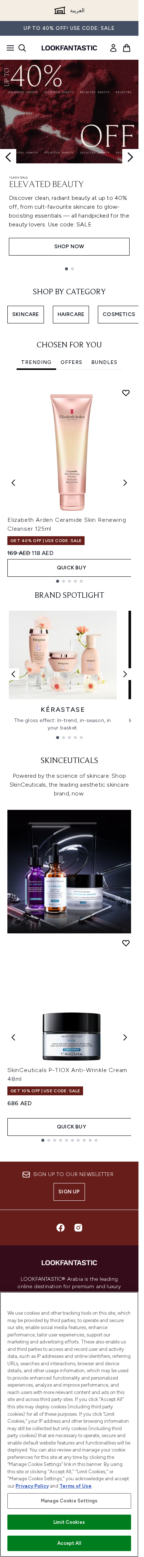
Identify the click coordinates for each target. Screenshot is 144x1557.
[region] (69, 1424)
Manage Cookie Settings (69, 1501)
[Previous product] (13, 1037)
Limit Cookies (69, 1522)
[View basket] (127, 48)
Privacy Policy (32, 1486)
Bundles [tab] (104, 362)
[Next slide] (130, 157)
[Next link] (125, 674)
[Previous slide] (8, 157)
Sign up (69, 1192)
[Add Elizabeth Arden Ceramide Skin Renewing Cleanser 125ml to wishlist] (126, 393)
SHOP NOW (69, 246)
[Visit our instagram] (78, 1228)
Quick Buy (71, 568)
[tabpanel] (69, 483)
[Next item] (125, 483)
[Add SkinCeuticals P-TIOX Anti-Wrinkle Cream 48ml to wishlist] (126, 943)
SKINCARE (25, 314)
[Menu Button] (8, 48)
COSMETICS (119, 314)
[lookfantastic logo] (69, 48)
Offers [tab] (71, 362)
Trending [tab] (36, 362)
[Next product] (125, 1037)
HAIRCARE (71, 314)
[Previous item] (13, 483)
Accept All (69, 1543)
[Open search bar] (22, 48)
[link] (113, 48)
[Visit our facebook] (60, 1228)
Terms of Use (75, 1486)
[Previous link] (13, 674)
